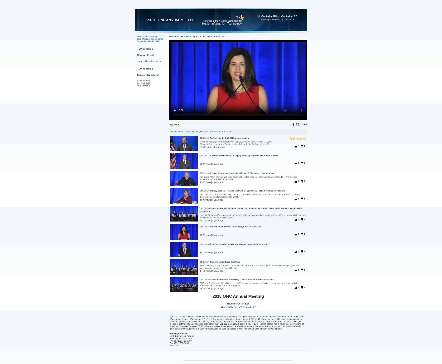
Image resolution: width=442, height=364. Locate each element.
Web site (174, 346)
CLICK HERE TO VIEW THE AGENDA (238, 307)
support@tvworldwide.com (149, 61)
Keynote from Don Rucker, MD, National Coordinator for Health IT (201, 131)
